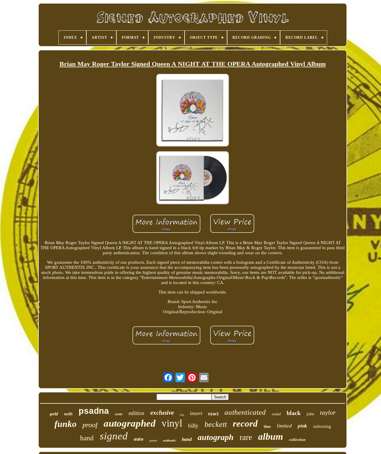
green (153, 440)
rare (246, 437)
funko (65, 424)
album (270, 436)
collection (297, 439)
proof (90, 425)
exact (213, 413)
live (182, 414)
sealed (276, 414)
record (245, 423)
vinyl (172, 423)
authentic (169, 440)
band (187, 439)
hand (87, 438)
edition (136, 413)
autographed (130, 423)
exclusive (162, 412)
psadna (94, 411)
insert (196, 413)
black (294, 413)
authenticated (245, 412)
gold (54, 413)
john (310, 414)
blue (267, 426)
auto (138, 439)
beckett (215, 424)
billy (193, 425)
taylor (328, 412)
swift (68, 414)
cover (119, 414)
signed (114, 436)
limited (284, 426)
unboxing (322, 426)
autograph (216, 437)
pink (302, 426)
